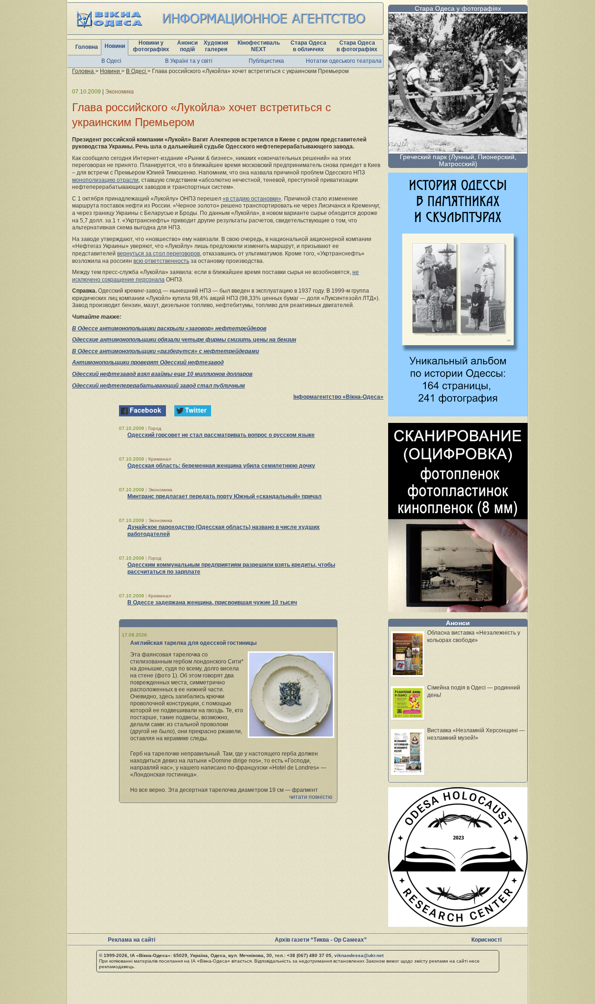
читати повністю (310, 797)
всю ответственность (161, 261)
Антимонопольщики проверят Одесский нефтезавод (148, 362)
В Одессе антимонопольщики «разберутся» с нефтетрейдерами (165, 351)
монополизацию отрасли (105, 180)
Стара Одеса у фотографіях (458, 8)
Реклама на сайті (131, 940)
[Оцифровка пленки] (458, 610)
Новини (115, 46)
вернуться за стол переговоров (158, 253)
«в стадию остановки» (252, 198)
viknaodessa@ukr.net (358, 955)
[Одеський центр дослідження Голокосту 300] (458, 924)
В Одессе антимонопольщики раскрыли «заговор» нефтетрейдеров (169, 328)
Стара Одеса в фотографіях (357, 46)
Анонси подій (187, 46)
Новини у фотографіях (151, 46)
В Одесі (111, 61)
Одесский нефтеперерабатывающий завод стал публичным (158, 385)
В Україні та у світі (188, 61)
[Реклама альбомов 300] (458, 414)
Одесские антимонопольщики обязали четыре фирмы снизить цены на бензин (184, 339)
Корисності (486, 940)
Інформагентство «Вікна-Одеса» (338, 397)
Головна (86, 47)
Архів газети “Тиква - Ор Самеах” (321, 940)
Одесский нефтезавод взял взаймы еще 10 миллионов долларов (162, 374)
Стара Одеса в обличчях (308, 46)
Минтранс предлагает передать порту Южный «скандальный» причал (224, 496)
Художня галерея (216, 46)
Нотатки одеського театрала (344, 61)
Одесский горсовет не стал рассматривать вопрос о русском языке (221, 435)
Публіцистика (266, 61)
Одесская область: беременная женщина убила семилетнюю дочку (221, 465)
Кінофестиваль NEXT (259, 46)
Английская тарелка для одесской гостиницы (193, 643)
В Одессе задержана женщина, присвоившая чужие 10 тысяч (212, 602)
